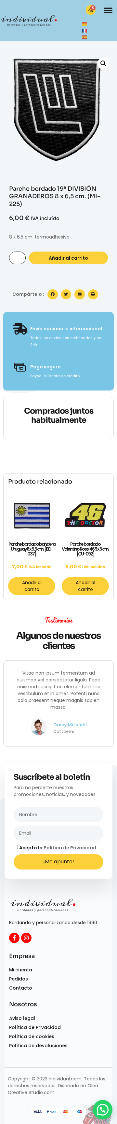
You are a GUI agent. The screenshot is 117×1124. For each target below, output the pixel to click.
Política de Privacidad (70, 847)
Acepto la (57, 847)
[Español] (85, 37)
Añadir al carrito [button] (32, 586)
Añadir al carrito (68, 258)
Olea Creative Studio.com (53, 1089)
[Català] (85, 23)
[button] (108, 10)
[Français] (85, 30)
